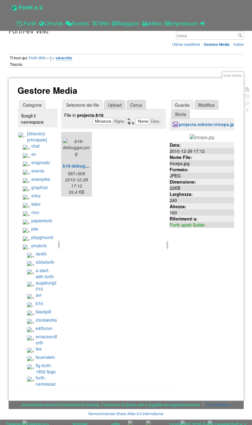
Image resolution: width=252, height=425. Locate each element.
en (33, 154)
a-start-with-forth (45, 273)
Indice (239, 44)
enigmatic (40, 162)
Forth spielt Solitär (187, 225)
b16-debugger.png (82, 166)
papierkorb (41, 220)
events (37, 171)
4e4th (41, 254)
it (51, 57)
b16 (39, 303)
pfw (34, 229)
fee (39, 349)
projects (39, 245)
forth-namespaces (41, 384)
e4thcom (44, 328)
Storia (180, 114)
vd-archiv (64, 58)
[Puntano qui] (247, 102)
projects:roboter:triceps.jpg (208, 124)
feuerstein (45, 357)
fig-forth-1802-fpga (46, 368)
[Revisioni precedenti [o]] (247, 95)
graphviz (39, 187)
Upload (115, 105)
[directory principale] (37, 136)
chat (35, 146)
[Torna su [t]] (247, 109)
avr (39, 295)
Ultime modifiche (186, 44)
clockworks (46, 320)
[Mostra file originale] (202, 136)
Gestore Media (217, 44)
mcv (35, 212)
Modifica (206, 105)
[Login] (203, 23)
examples (40, 179)
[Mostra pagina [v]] (247, 88)
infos (36, 196)
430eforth (45, 262)
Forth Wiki (37, 57)
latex (36, 204)
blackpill (43, 311)
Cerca (241, 35)
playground (42, 237)
